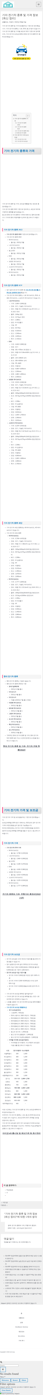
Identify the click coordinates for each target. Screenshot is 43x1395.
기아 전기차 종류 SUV (21, 128)
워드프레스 (21, 1336)
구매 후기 (21, 1340)
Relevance (5, 1380)
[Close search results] (3, 1369)
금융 (21, 1322)
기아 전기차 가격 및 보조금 (21, 136)
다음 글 (4, 1205)
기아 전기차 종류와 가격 (21, 120)
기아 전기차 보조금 (22, 141)
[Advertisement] (21, 87)
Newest (15, 1380)
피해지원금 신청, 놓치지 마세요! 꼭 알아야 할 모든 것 (23, 1280)
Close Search (6, 1390)
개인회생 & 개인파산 (21, 1327)
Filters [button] (4, 1377)
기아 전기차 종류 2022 (21, 124)
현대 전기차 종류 (21, 133)
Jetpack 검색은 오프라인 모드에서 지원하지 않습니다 (18, 1303)
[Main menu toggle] (38, 4)
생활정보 (5, 22)
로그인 (21, 1242)
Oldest (24, 1380)
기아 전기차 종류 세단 (23, 131)
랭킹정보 (21, 1331)
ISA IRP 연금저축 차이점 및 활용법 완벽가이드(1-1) (22, 1266)
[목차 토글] (26, 115)
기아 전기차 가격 (21, 139)
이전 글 (4, 1202)
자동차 (11, 22)
